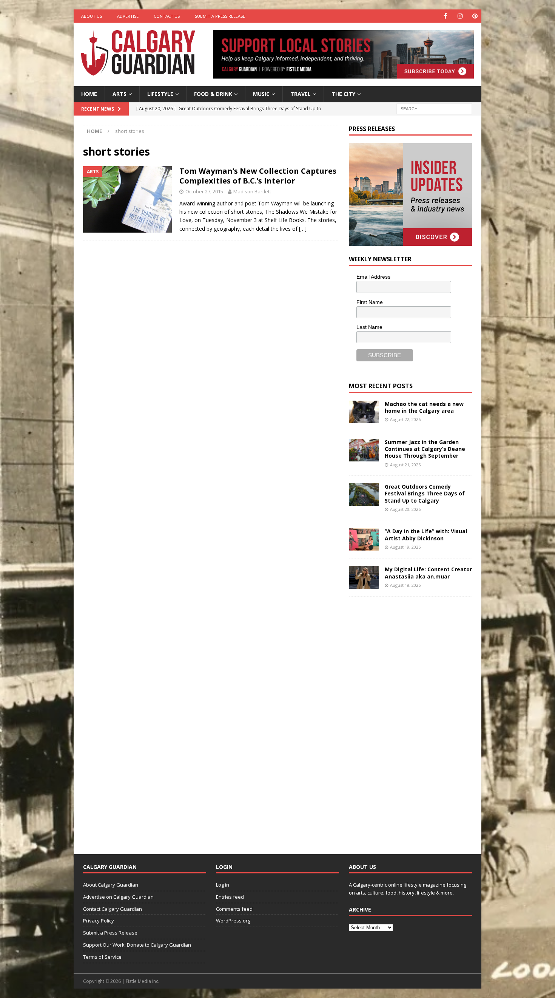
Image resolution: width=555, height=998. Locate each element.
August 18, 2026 (405, 585)
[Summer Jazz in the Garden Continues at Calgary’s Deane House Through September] (364, 450)
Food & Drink (213, 93)
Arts (119, 93)
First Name (369, 302)
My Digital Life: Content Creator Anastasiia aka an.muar (428, 573)
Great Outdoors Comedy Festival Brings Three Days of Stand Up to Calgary (425, 493)
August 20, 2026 (405, 509)
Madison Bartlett (252, 191)
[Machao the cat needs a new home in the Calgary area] (364, 412)
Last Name (369, 327)
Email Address (373, 277)
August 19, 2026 (405, 547)
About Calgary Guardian (110, 884)
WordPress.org (233, 920)
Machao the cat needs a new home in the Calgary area (424, 407)
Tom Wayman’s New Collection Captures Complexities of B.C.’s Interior (257, 176)
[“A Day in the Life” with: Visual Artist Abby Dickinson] (364, 539)
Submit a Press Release (220, 16)
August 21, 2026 (405, 464)
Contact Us (167, 16)
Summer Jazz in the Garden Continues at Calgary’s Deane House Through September (425, 448)
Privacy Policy (98, 920)
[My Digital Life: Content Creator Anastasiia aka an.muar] (364, 577)
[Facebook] (445, 16)
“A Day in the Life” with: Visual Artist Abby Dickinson (426, 534)
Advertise (128, 16)
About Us (91, 16)
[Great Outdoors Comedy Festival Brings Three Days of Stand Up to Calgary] (364, 494)
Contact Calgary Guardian (112, 908)
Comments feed (234, 908)
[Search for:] (434, 108)
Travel (300, 93)
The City (343, 93)
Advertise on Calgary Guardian (118, 896)
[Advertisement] (405, 719)
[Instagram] (460, 16)
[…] (303, 228)
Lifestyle (160, 93)
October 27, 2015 (204, 191)
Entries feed (230, 896)
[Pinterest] (474, 16)
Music (261, 93)
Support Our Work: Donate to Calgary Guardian (137, 944)
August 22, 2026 (405, 419)
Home (89, 93)
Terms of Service (102, 956)
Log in (222, 884)
